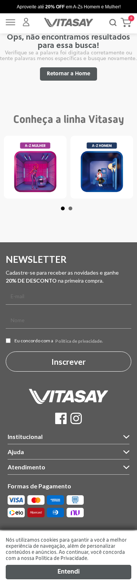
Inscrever (68, 361)
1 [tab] (66, 212)
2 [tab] (74, 212)
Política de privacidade (78, 341)
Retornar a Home (68, 74)
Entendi (68, 572)
